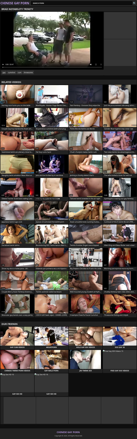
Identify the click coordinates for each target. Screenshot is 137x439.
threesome (28, 72)
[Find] (134, 3)
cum (19, 72)
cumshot (11, 72)
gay (4, 72)
